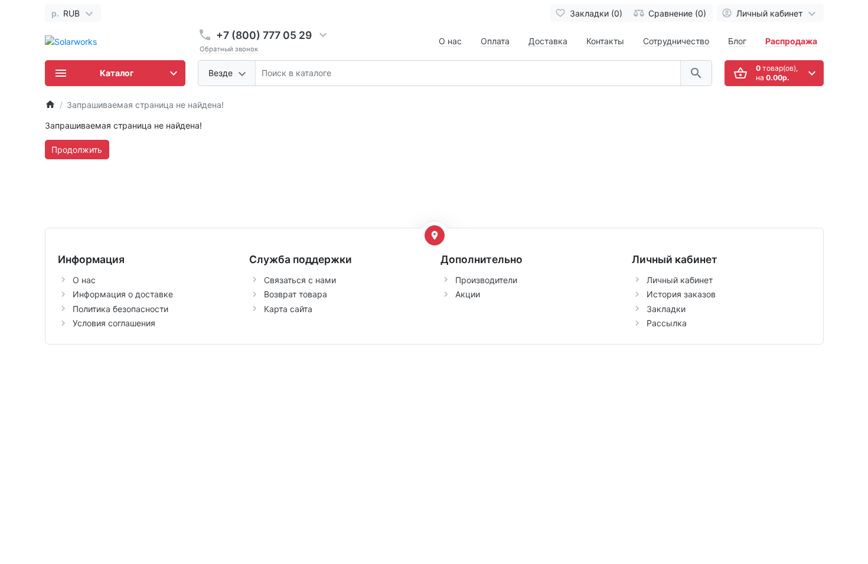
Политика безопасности (120, 309)
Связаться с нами (300, 280)
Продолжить (76, 150)
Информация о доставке (123, 294)
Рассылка (667, 323)
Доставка (547, 41)
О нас (450, 41)
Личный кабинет (680, 280)
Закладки (666, 309)
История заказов (681, 294)
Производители (486, 280)
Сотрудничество (676, 41)
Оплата (495, 41)
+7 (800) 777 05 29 (264, 35)
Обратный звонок (229, 49)
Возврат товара (295, 294)
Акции (467, 294)
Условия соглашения (114, 323)
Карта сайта (288, 309)
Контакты (605, 41)
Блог (737, 41)
